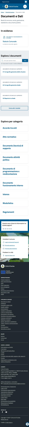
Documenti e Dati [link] (5, 292)
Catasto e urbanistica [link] (6, 311)
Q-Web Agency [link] (9, 422)
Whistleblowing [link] (5, 405)
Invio (25, 60)
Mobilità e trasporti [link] (6, 320)
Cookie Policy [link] (4, 397)
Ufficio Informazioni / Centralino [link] (9, 382)
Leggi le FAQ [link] (4, 388)
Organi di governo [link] (5, 280)
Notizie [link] (2, 336)
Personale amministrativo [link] (7, 291)
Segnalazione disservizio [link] (7, 392)
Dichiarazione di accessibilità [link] (8, 401)
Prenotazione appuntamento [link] (8, 390)
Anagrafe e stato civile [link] (6, 305)
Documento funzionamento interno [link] (14, 37)
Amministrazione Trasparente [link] (8, 387)
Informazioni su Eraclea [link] (7, 347)
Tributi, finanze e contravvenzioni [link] (9, 323)
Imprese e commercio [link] (6, 318)
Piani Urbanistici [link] (5, 285)
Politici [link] (2, 289)
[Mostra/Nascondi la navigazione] (3, 6)
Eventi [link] (2, 354)
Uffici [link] (2, 283)
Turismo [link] (3, 325)
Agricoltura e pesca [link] (6, 302)
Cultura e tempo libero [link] (6, 312)
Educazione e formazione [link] (7, 314)
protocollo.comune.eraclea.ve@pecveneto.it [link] (14, 383)
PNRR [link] (2, 294)
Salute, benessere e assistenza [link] (8, 322)
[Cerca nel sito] (25, 6)
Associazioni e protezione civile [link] (9, 360)
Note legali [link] (3, 399)
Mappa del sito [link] (4, 419)
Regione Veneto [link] (5, 2)
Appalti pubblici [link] (5, 307)
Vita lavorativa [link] (4, 327)
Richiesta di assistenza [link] (6, 394)
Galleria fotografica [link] (5, 362)
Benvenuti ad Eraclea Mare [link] (8, 351)
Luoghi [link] (2, 353)
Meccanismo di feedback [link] (7, 403)
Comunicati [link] (4, 338)
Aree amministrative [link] (6, 281)
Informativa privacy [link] (6, 396)
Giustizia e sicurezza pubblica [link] (8, 316)
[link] (12, 6)
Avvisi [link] (2, 340)
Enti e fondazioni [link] (5, 287)
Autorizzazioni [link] (4, 309)
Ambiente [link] (3, 303)
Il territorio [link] (3, 349)
